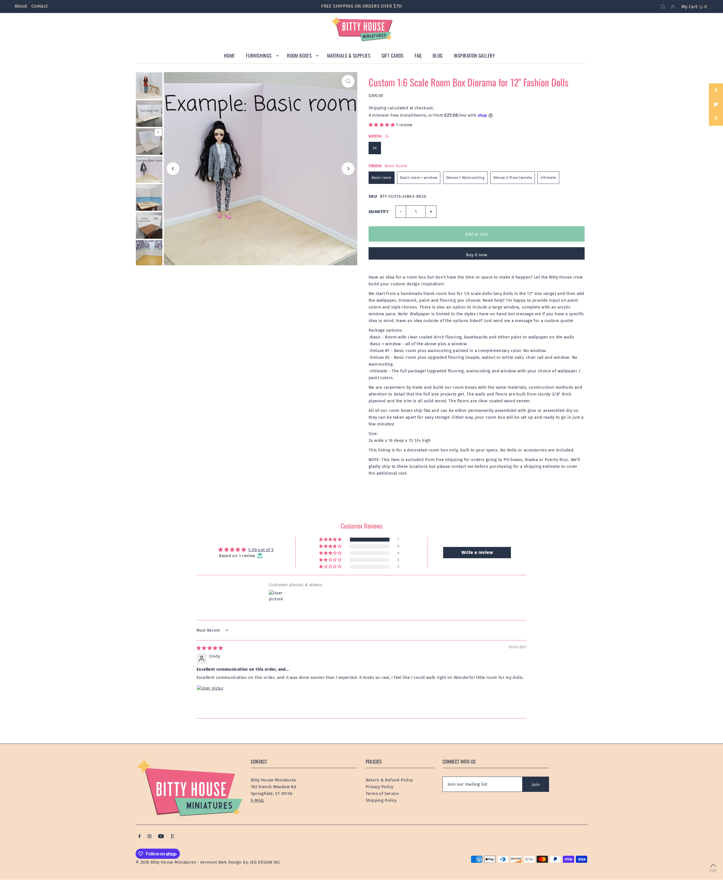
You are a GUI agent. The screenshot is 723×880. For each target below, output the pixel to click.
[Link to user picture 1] (210, 698)
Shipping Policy (381, 800)
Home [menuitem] (229, 55)
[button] (382, 124)
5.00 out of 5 (261, 549)
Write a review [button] (477, 552)
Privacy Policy (379, 786)
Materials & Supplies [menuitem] (349, 55)
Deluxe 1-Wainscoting (465, 177)
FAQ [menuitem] (418, 55)
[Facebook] (139, 836)
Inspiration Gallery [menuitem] (474, 55)
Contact (39, 6)
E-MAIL (257, 800)
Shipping (377, 107)
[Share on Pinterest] (716, 119)
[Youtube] (161, 836)
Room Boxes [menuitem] (299, 55)
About (21, 6)
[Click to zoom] (348, 81)
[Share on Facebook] (716, 90)
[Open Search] (663, 6)
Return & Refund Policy (389, 780)
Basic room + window (418, 177)
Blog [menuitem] (438, 55)
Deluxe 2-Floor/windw (512, 177)
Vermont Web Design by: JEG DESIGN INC (240, 862)
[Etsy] (172, 836)
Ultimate (548, 177)
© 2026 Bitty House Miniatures (166, 862)
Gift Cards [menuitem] (393, 55)
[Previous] (173, 168)
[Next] (348, 168)
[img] (210, 648)
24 (375, 148)
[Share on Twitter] (716, 104)
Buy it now (476, 254)
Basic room (381, 177)
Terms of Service (382, 793)
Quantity (379, 211)
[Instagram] (149, 836)
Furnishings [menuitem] (259, 55)
